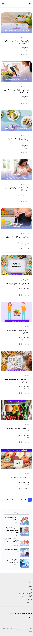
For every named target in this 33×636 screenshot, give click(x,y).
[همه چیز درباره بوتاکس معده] (24, 552)
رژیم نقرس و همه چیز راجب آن (20, 477)
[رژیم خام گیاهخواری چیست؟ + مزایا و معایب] (16, 410)
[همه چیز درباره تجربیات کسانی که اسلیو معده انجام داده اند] (24, 531)
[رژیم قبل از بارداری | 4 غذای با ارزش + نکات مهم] (16, 312)
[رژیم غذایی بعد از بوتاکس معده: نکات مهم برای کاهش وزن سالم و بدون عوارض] (16, 71)
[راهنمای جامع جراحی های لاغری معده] (24, 563)
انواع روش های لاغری (25, 593)
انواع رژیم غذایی (27, 596)
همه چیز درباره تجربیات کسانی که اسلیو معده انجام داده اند (11, 530)
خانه (30, 586)
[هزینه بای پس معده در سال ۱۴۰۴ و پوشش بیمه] (24, 520)
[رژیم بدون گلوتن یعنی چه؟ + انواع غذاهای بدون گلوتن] (16, 361)
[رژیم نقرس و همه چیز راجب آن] (16, 459)
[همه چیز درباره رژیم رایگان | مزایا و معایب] (16, 265)
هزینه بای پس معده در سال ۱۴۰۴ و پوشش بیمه (11, 518)
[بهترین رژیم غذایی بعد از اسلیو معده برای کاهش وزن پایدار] (16, 22)
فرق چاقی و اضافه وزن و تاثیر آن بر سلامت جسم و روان (11, 541)
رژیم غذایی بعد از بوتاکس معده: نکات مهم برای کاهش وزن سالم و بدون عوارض (16, 91)
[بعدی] (8, 500)
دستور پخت (28, 602)
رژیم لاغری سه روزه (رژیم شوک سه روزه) (17, 237)
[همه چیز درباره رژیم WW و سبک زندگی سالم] (16, 120)
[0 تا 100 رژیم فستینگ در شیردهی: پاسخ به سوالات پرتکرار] (16, 169)
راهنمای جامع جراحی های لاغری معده (12, 561)
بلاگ (30, 589)
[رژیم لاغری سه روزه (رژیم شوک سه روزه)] (16, 218)
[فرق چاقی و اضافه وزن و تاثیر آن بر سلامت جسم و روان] (24, 542)
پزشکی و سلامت (27, 599)
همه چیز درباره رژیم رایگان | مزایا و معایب (17, 284)
